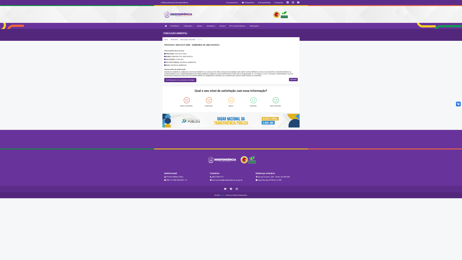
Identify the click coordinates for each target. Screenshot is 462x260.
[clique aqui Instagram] (237, 189)
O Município (188, 26)
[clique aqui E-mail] (225, 189)
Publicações (254, 26)
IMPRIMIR (293, 79)
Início (166, 39)
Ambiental (174, 39)
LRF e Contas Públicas (237, 26)
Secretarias (211, 26)
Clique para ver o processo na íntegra (181, 80)
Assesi (222, 195)
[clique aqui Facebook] (231, 189)
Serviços (222, 26)
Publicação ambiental (187, 39)
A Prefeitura (174, 26)
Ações (199, 26)
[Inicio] (166, 26)
